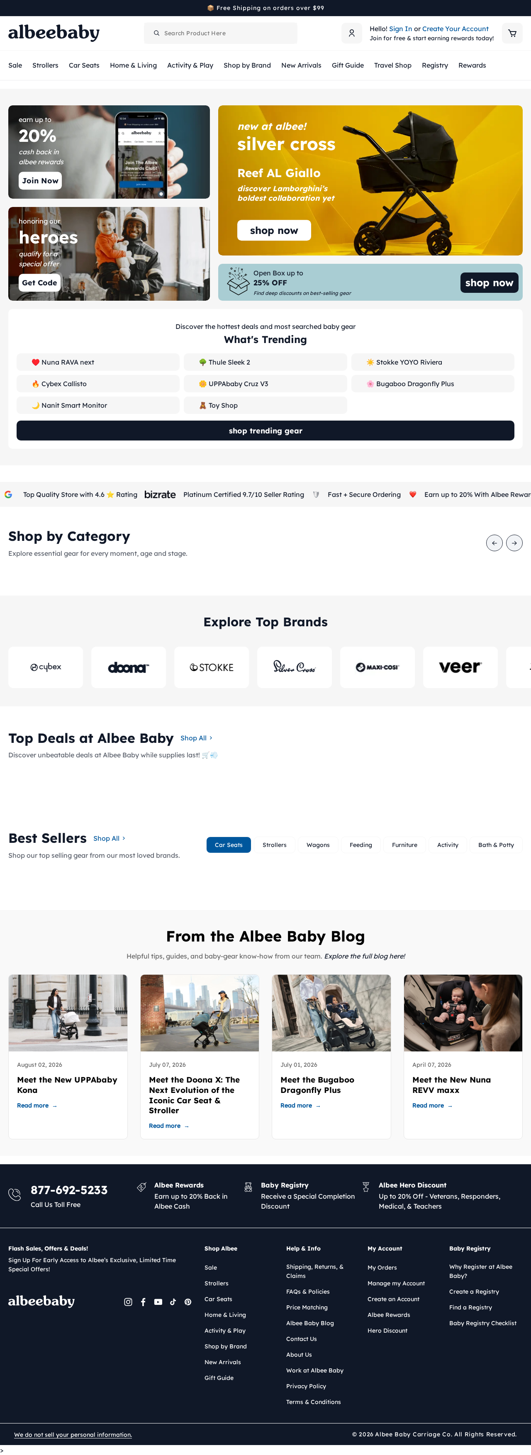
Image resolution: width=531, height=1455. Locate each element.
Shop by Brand (226, 1346)
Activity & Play (225, 1330)
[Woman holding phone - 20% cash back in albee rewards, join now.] (109, 152)
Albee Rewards (389, 1315)
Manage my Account (396, 1283)
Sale (211, 1267)
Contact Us (301, 1339)
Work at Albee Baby (314, 1370)
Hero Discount (387, 1330)
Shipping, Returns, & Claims (314, 1271)
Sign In (400, 28)
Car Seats (218, 1299)
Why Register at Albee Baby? (480, 1271)
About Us (299, 1354)
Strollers (217, 1283)
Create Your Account (455, 28)
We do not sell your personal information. (73, 1434)
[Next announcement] (520, 8)
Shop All (193, 738)
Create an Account (393, 1299)
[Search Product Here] (156, 33)
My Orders (382, 1267)
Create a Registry (474, 1291)
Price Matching (307, 1307)
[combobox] (220, 33)
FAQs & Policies (308, 1291)
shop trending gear (265, 431)
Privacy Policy (306, 1386)
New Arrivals (223, 1362)
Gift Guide (219, 1378)
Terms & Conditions (313, 1402)
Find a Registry (470, 1307)
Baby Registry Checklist (482, 1323)
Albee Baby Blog (310, 1323)
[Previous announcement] (11, 8)
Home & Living (225, 1315)
